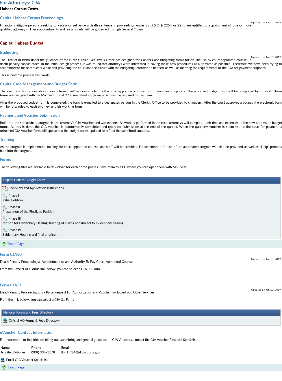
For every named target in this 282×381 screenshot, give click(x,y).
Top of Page (15, 243)
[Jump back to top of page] (3, 243)
